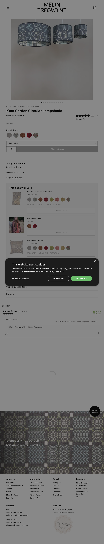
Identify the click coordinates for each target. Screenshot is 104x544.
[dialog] (52, 272)
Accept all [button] (81, 278)
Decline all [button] (58, 278)
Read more (59, 271)
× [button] (95, 261)
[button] (20, 278)
